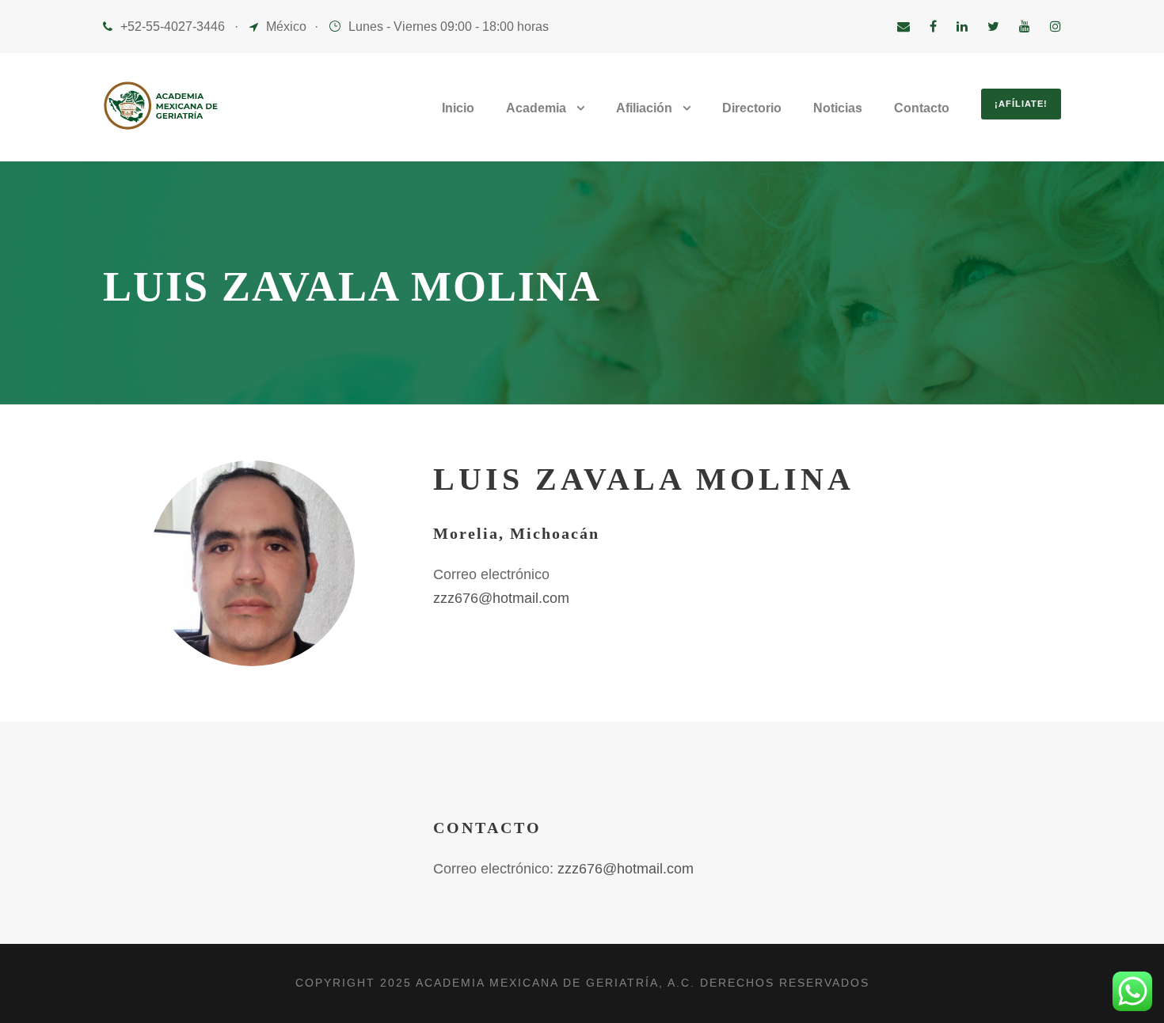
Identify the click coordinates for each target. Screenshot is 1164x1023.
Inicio (458, 108)
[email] (903, 26)
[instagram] (1055, 26)
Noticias (837, 108)
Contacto (921, 108)
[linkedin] (962, 26)
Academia (536, 108)
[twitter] (993, 26)
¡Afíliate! (1021, 103)
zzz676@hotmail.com (501, 598)
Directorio (752, 108)
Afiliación (644, 108)
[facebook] (933, 26)
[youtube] (1024, 26)
